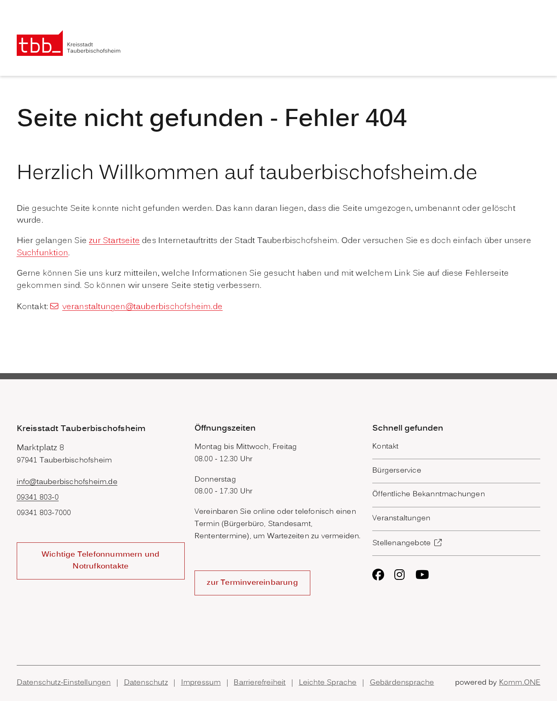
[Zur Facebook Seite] (378, 575)
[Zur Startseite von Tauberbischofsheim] (69, 43)
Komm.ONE (520, 682)
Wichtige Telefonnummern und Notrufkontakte (100, 561)
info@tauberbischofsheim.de (67, 482)
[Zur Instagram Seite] (399, 575)
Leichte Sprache (328, 682)
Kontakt (385, 446)
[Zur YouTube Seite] (422, 575)
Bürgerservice (396, 470)
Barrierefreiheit (259, 682)
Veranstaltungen (401, 518)
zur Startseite (114, 241)
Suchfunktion (42, 253)
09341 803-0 (38, 497)
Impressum (201, 682)
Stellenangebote (401, 543)
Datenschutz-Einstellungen (64, 682)
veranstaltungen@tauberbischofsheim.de (142, 307)
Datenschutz (146, 682)
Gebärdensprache (402, 682)
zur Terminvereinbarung (252, 582)
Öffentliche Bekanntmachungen (428, 494)
